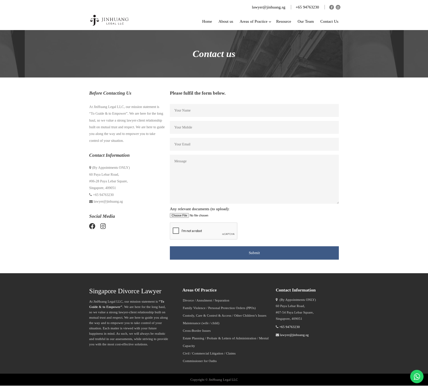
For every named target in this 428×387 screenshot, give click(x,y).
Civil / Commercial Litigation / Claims (209, 353)
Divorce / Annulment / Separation (206, 300)
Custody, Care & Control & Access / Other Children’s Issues (224, 315)
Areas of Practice (254, 21)
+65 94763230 (308, 7)
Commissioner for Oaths (200, 361)
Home (207, 21)
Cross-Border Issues (197, 330)
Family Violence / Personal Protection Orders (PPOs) (219, 308)
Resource (283, 21)
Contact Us (329, 21)
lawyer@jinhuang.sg (268, 7)
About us (225, 21)
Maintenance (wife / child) (201, 323)
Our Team (306, 21)
